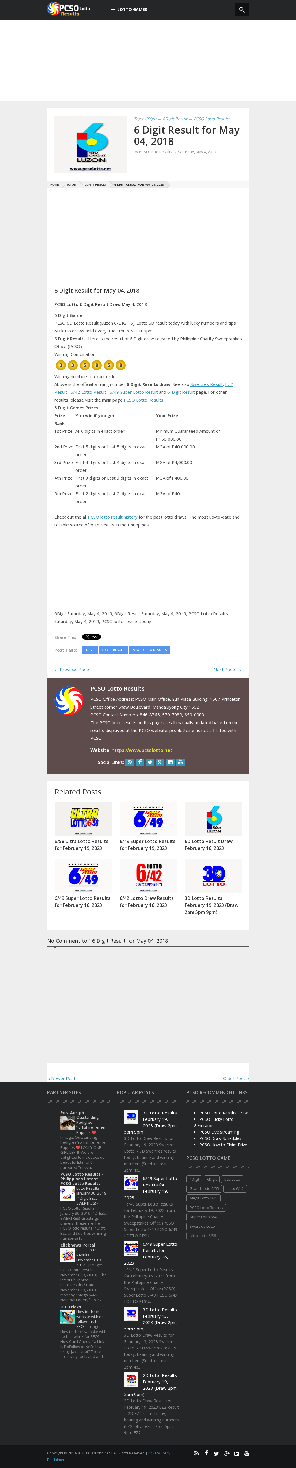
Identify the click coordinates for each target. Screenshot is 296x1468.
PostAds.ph (72, 1112)
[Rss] (129, 762)
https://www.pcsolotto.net (142, 750)
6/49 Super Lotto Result (134, 392)
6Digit (212, 1179)
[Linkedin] (170, 762)
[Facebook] (140, 762)
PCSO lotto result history (113, 517)
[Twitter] (150, 762)
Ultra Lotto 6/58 (203, 1235)
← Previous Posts (72, 669)
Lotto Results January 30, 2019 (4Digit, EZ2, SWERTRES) (91, 1196)
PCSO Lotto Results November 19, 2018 (89, 1257)
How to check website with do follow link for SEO (90, 1319)
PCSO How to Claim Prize (223, 1144)
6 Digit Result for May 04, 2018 (187, 135)
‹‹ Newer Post (61, 1078)
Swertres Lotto (202, 1226)
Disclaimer (55, 1459)
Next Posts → (228, 669)
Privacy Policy (159, 1453)
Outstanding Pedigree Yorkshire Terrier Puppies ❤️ (91, 1125)
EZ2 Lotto (232, 1179)
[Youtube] (180, 762)
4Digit (194, 1179)
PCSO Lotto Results (143, 400)
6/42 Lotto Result (88, 392)
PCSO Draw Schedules (220, 1138)
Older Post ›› (236, 1078)
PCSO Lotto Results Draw (223, 1113)
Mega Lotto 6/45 (203, 1198)
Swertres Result (206, 384)
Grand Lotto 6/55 (204, 1188)
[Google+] (160, 762)
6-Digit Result (181, 392)
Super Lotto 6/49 (204, 1216)
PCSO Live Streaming (219, 1132)
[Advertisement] (148, 60)
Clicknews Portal (77, 1245)
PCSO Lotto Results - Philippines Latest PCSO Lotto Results (81, 1178)
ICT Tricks (70, 1307)
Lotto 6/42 (235, 1188)
